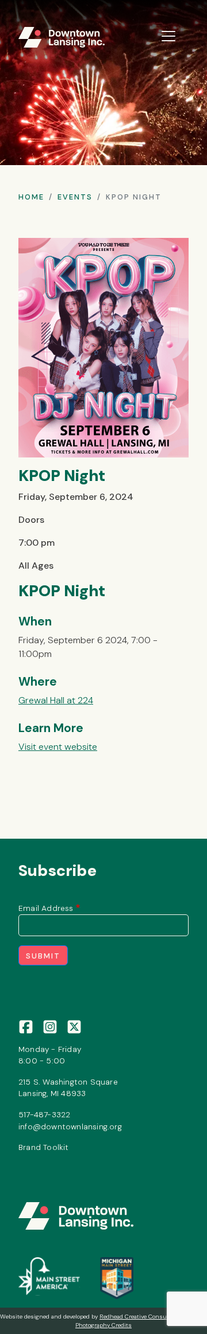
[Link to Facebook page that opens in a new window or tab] (25, 1025)
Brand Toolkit (43, 1147)
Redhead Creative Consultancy (141, 1316)
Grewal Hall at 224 (55, 700)
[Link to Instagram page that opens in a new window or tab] (50, 1025)
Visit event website (57, 747)
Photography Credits (103, 1325)
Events (75, 197)
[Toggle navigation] (168, 36)
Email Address (46, 908)
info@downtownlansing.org (70, 1126)
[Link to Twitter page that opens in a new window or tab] (74, 1025)
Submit (43, 956)
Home (31, 197)
